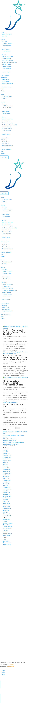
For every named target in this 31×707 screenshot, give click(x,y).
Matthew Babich (9, 336)
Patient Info (4, 77)
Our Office (4, 36)
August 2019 (6, 510)
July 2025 (5, 462)
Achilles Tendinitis (7, 43)
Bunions (4, 54)
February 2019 (6, 514)
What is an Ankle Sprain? (9, 440)
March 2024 (6, 478)
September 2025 (7, 460)
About (2, 32)
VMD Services (10, 666)
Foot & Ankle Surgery (7, 60)
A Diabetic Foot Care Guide (10, 438)
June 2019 (5, 512)
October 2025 (6, 459)
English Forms (5, 79)
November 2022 (7, 489)
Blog (2, 89)
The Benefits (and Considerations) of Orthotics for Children (13, 383)
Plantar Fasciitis (7, 45)
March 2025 (6, 468)
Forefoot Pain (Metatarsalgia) (9, 62)
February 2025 (6, 469)
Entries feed (6, 541)
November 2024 (7, 473)
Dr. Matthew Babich (7, 34)
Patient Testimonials (6, 87)
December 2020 (7, 496)
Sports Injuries (5, 49)
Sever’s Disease (7, 68)
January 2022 (6, 492)
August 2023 (6, 483)
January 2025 (6, 471)
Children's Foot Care (8, 338)
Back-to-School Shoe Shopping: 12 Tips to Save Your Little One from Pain (15, 357)
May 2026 (5, 452)
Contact (3, 91)
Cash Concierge (5, 75)
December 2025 (7, 455)
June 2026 (5, 450)
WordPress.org (7, 544)
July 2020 (5, 499)
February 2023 (6, 487)
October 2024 (6, 475)
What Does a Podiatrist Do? (14, 405)
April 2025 (5, 466)
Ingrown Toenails (6, 64)
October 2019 (6, 506)
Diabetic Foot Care (22, 410)
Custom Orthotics (6, 58)
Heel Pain (4, 41)
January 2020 (6, 503)
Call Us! (4, 157)
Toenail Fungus (6, 72)
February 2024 (6, 480)
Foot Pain (14, 412)
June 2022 (5, 491)
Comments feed (7, 543)
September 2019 (7, 508)
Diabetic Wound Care (7, 56)
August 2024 (6, 476)
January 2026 (6, 453)
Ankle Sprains (6, 51)
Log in (4, 539)
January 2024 (6, 482)
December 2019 (7, 505)
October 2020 (6, 498)
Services (3, 39)
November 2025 (7, 457)
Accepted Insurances (7, 83)
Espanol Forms (5, 81)
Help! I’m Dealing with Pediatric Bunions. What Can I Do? (14, 332)
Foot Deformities (7, 412)
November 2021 (7, 494)
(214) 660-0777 (5, 702)
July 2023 (5, 485)
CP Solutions (11, 664)
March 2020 (6, 501)
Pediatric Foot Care (7, 66)
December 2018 (7, 515)
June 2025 (5, 464)
